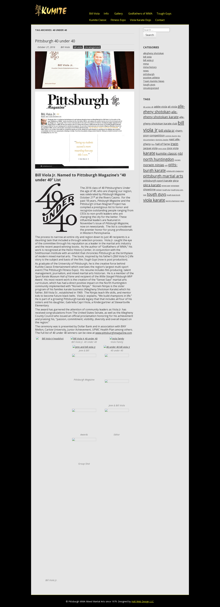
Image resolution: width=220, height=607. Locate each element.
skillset (159, 190)
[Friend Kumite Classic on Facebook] (168, 6)
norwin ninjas (153, 165)
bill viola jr (148, 60)
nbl (180, 153)
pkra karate (152, 185)
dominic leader (162, 140)
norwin (178, 160)
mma (146, 63)
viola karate (154, 200)
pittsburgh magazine (175, 171)
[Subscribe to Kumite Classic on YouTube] (181, 6)
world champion (173, 201)
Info (106, 13)
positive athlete (151, 77)
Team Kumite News (153, 81)
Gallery (118, 13)
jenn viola (162, 148)
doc (179, 136)
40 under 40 (148, 107)
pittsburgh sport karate (157, 180)
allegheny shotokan (153, 53)
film (153, 144)
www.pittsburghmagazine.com (113, 333)
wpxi (182, 201)
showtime (149, 189)
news (146, 70)
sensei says (166, 185)
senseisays (175, 185)
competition (157, 135)
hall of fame (162, 144)
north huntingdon (158, 159)
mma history (150, 67)
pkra (175, 180)
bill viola (78, 47)
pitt (166, 165)
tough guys (149, 84)
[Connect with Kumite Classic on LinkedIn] (175, 6)
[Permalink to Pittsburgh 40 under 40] (84, 53)
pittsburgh (148, 74)
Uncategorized (92, 47)
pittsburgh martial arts (163, 175)
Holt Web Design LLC (142, 601)
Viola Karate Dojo (140, 20)
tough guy (166, 190)
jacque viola (150, 148)
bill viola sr (166, 130)
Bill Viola (94, 13)
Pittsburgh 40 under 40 (55, 40)
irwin (174, 144)
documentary (149, 140)
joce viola (172, 148)
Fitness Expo (118, 20)
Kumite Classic (97, 20)
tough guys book (173, 195)
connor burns (171, 136)
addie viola (160, 106)
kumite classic (166, 153)
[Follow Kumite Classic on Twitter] (162, 6)
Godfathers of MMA (140, 13)
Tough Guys (164, 13)
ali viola (172, 106)
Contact (160, 20)
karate (149, 153)
